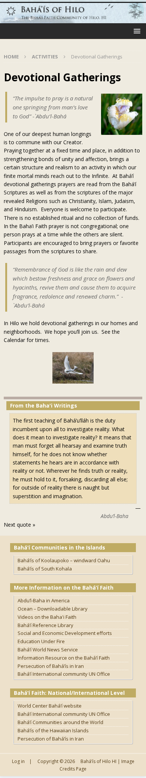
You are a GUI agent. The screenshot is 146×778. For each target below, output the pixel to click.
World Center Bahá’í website (50, 705)
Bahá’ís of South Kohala (45, 568)
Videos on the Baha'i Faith (47, 617)
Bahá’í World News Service (48, 649)
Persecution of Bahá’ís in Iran (51, 666)
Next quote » (19, 524)
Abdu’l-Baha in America (44, 600)
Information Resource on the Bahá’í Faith (64, 657)
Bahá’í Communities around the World (60, 722)
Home (11, 56)
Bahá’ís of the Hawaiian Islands (53, 730)
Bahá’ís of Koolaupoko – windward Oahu (64, 560)
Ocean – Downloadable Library (53, 608)
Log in (18, 761)
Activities (45, 56)
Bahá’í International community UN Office (64, 673)
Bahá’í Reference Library (45, 625)
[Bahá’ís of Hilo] (73, 18)
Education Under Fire (41, 641)
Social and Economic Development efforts (65, 633)
